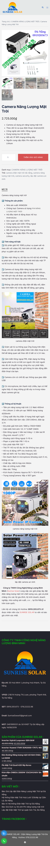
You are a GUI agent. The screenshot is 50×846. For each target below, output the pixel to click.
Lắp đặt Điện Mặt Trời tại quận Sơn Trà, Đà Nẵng (23, 810)
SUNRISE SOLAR (27, 612)
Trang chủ (6, 22)
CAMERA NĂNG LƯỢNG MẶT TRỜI (25, 22)
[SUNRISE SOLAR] (12, 7)
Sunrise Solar (13, 591)
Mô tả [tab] (5, 189)
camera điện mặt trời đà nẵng (19, 173)
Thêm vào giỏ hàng (33, 157)
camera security (22, 176)
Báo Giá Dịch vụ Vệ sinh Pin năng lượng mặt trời (23, 807)
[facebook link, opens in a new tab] (25, 842)
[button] (42, 7)
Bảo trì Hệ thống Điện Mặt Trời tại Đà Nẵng (21, 804)
